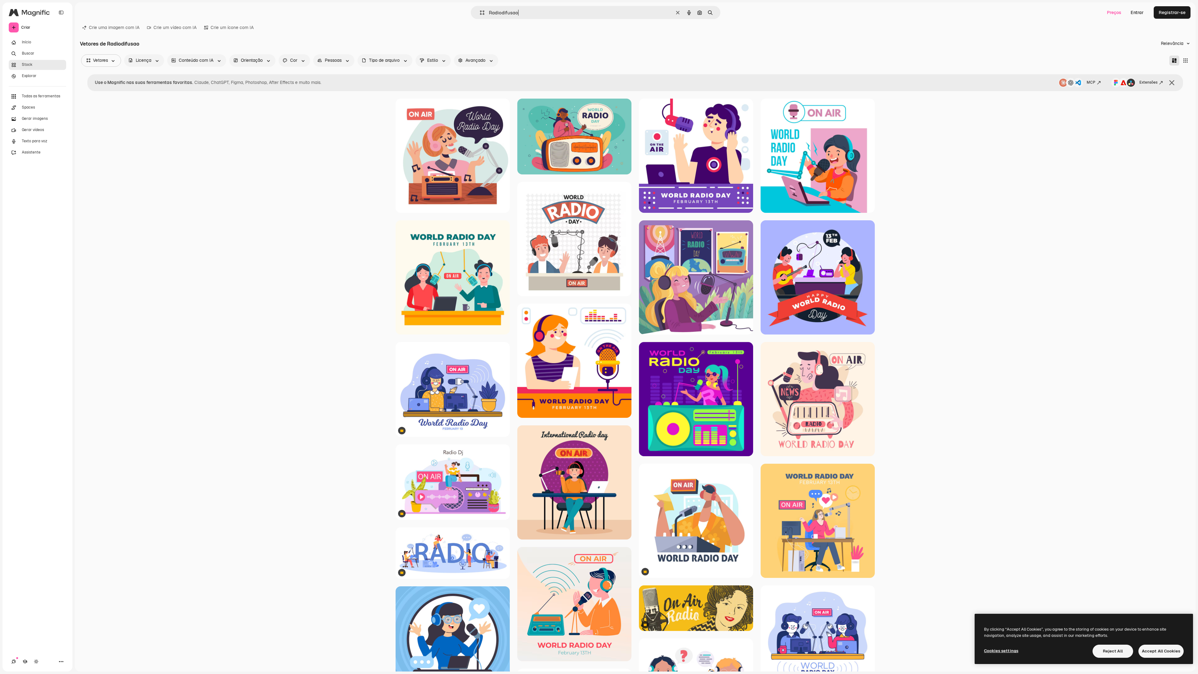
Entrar (1137, 12)
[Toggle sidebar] (61, 12)
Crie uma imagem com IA (114, 27)
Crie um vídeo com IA (175, 27)
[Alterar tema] (36, 662)
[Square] (1186, 61)
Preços (1114, 12)
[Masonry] (1174, 61)
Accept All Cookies (1161, 651)
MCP (1091, 82)
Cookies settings (1001, 650)
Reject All (1113, 651)
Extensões (1148, 82)
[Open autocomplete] (479, 12)
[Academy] (25, 662)
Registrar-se (1172, 12)
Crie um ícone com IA (232, 27)
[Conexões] (14, 662)
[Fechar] (1172, 82)
